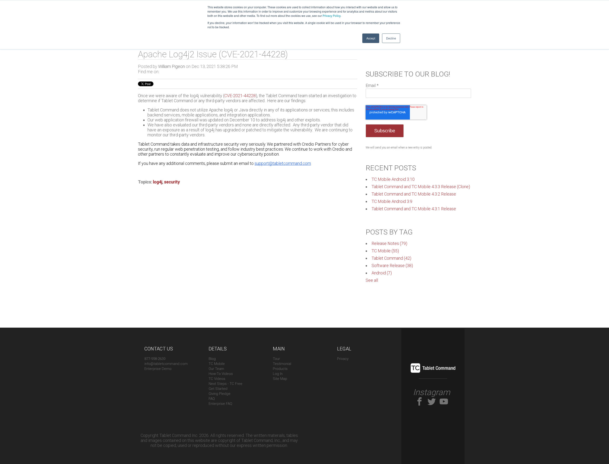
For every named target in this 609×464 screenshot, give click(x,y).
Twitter (163, 72)
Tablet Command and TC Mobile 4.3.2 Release (414, 193)
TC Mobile (385, 250)
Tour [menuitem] (276, 359)
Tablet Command (391, 258)
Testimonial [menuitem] (282, 364)
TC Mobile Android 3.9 (392, 201)
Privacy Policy (331, 16)
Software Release (392, 265)
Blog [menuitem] (212, 359)
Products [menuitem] (280, 369)
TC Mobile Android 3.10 (393, 179)
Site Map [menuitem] (280, 379)
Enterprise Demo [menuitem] (158, 369)
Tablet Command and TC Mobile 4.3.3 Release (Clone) (421, 186)
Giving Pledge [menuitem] (220, 394)
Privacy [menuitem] (343, 359)
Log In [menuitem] (278, 374)
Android (382, 272)
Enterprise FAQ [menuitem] (220, 404)
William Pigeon (171, 66)
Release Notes (389, 243)
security (172, 181)
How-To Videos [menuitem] (221, 374)
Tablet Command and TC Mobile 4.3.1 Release (414, 208)
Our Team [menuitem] (216, 369)
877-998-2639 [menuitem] (154, 359)
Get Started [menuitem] (218, 389)
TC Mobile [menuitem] (217, 364)
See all (372, 280)
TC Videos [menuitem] (217, 379)
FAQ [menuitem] (212, 399)
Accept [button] (370, 38)
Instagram (431, 392)
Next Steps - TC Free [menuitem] (225, 384)
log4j (157, 181)
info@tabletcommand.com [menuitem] (166, 364)
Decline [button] (391, 38)
